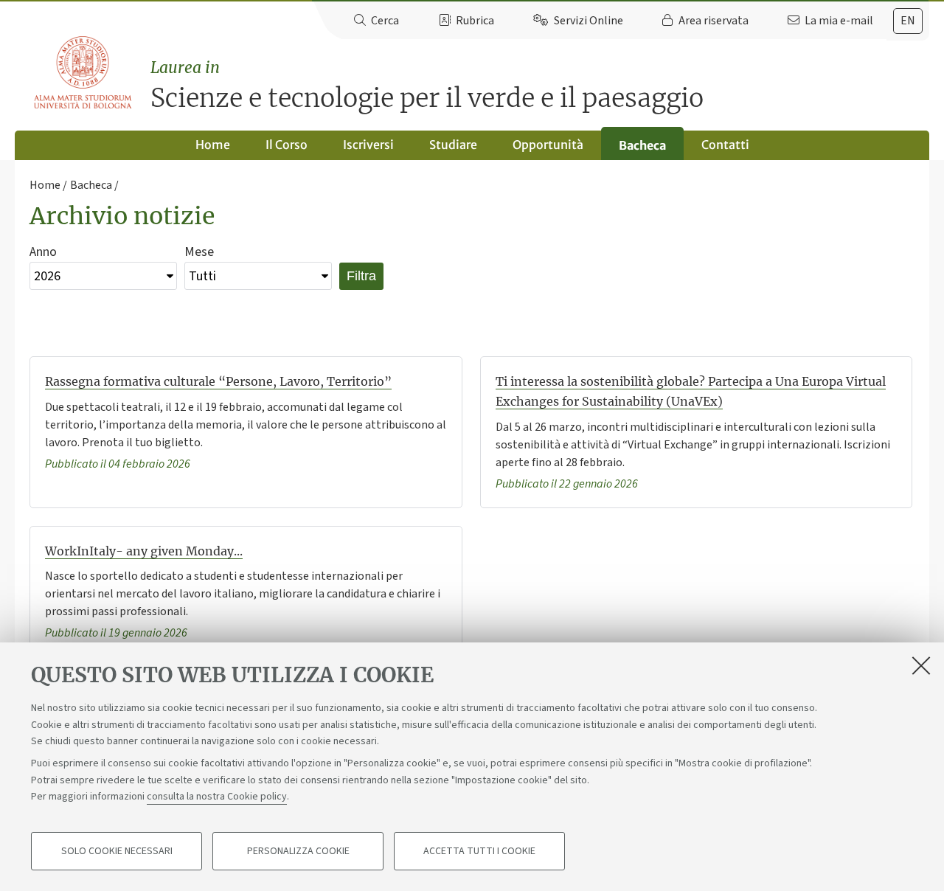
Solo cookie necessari (117, 851)
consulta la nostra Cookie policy (217, 796)
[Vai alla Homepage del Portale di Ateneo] (84, 73)
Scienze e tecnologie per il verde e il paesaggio (427, 86)
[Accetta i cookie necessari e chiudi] (921, 665)
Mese (199, 252)
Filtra (361, 275)
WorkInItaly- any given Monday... (144, 551)
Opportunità (548, 144)
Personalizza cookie (298, 851)
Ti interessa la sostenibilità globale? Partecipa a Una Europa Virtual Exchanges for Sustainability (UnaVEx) (691, 391)
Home (212, 144)
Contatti (725, 144)
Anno (43, 252)
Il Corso (287, 144)
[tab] (908, 21)
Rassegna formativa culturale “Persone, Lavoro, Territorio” (218, 381)
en (907, 21)
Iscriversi (368, 144)
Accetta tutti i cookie (479, 851)
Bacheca (642, 145)
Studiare (453, 144)
